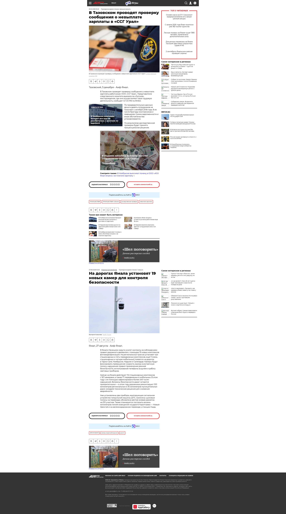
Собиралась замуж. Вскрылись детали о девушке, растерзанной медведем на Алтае (182, 103)
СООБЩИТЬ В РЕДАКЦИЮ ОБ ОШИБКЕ (181, 475)
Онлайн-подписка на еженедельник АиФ (142, 475)
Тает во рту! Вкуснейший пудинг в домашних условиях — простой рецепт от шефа (183, 66)
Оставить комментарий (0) (143, 184)
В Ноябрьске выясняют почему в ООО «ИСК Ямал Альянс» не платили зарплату (129, 174)
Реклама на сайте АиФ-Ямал (115, 475)
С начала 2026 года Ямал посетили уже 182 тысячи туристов (179, 26)
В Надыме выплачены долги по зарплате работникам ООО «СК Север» (109, 226)
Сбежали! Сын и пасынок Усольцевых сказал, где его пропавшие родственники (184, 297)
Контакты (162, 475)
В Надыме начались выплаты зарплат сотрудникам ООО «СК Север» (125, 157)
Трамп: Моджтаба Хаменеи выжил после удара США (182, 115)
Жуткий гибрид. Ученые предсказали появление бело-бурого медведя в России (184, 312)
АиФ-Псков (107, 334)
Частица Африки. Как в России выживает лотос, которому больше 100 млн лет (183, 96)
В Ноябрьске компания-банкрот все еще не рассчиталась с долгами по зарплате (110, 219)
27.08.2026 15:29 (94, 270)
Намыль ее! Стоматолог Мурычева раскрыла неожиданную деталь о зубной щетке (183, 88)
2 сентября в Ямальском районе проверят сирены (179, 52)
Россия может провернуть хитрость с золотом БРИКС (183, 137)
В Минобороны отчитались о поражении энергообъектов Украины (180, 146)
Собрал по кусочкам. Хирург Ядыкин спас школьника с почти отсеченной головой (184, 81)
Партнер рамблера (124, 505)
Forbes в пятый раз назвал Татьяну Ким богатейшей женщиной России (182, 123)
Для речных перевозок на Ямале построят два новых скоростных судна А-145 (179, 43)
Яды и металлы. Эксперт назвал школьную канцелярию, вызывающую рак (182, 73)
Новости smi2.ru (96, 263)
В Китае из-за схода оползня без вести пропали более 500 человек (182, 130)
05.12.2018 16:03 (94, 9)
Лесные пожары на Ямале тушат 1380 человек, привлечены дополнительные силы (179, 35)
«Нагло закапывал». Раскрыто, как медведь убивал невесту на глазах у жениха (183, 290)
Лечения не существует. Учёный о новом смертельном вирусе (182, 304)
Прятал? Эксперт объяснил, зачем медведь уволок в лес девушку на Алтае (183, 275)
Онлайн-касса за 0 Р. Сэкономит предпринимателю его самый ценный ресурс (179, 17)
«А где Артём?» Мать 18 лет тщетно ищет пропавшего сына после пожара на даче (183, 282)
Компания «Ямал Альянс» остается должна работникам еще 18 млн (146, 219)
